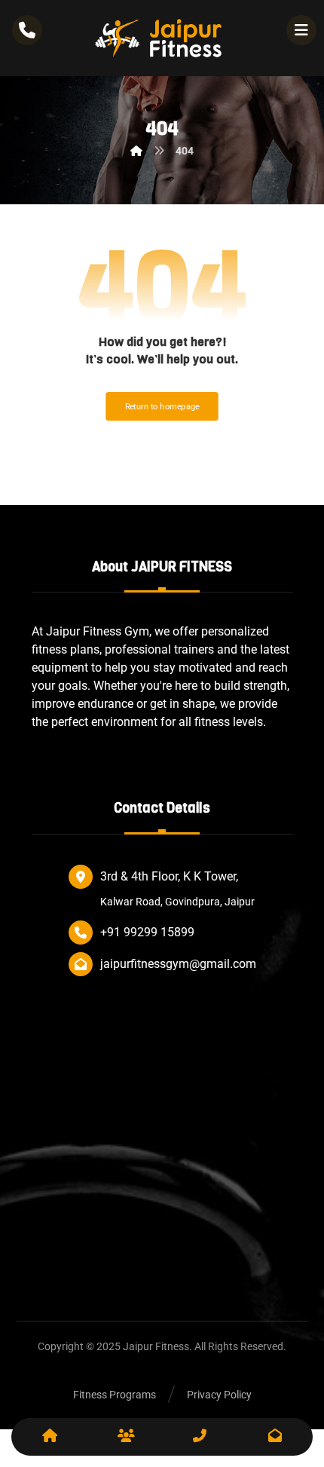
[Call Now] (199, 1437)
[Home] (49, 1437)
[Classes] (124, 1437)
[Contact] (275, 1437)
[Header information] (27, 29)
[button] (301, 30)
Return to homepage (162, 407)
